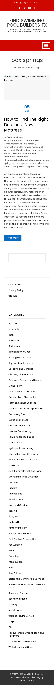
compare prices (20, 163)
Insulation (13, 465)
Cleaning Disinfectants (20, 374)
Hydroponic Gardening (20, 448)
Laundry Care (15, 499)
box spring (39, 160)
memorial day (11, 166)
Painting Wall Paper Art (21, 533)
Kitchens (13, 482)
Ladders (12, 488)
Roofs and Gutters (18, 593)
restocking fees (27, 166)
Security (12, 604)
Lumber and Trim (17, 527)
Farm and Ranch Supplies (22, 402)
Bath (11, 334)
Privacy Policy (15, 290)
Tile (10, 627)
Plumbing (13, 556)
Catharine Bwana (15, 137)
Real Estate (14, 573)
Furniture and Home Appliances (25, 408)
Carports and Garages (20, 368)
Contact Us (14, 284)
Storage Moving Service (21, 616)
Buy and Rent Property (20, 363)
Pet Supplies (15, 544)
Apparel (11, 140)
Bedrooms (21, 140)
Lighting (12, 510)
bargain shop (13, 160)
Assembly (13, 329)
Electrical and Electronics (22, 397)
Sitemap (13, 296)
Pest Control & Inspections (23, 539)
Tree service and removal (22, 641)
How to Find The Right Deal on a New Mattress (26, 124)
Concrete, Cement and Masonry (26, 380)
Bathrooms (14, 340)
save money (42, 166)
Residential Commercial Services (26, 578)
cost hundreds (36, 163)
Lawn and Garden (18, 505)
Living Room (14, 516)
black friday (27, 160)
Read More (13, 237)
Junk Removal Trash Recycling (25, 471)
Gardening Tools (17, 414)
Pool (10, 567)
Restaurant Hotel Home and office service (27, 586)
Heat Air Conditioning (19, 431)
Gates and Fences (18, 420)
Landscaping (15, 493)
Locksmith (14, 522)
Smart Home (22, 156)
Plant (11, 550)
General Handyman (19, 425)
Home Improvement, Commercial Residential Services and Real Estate (27, 30)
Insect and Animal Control (22, 459)
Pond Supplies (16, 562)
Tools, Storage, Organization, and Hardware (26, 634)
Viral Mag (35, 677)
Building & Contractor (20, 357)
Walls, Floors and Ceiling (21, 647)
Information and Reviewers (17, 147)
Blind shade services (19, 351)
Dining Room (15, 385)
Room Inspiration (17, 598)
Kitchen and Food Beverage (23, 476)
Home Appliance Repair (21, 437)
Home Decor (29, 143)
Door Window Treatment (22, 391)
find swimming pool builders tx (27, 22)
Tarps (11, 621)
